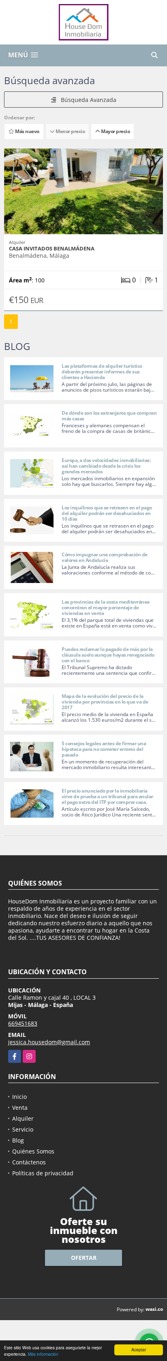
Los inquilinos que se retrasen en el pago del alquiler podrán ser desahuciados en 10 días (107, 513)
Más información (43, 1354)
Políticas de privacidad (42, 1173)
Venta (20, 1107)
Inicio (19, 1096)
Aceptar (138, 1349)
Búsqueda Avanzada (86, 100)
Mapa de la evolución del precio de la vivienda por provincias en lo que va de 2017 (105, 702)
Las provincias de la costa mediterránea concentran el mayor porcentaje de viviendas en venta (106, 607)
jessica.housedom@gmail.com (49, 1042)
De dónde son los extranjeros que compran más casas (109, 415)
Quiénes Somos (33, 1151)
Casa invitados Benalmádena (51, 248)
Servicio (22, 1129)
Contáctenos (29, 1162)
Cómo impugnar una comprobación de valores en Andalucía (105, 557)
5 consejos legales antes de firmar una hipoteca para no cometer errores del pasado (104, 749)
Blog (18, 1140)
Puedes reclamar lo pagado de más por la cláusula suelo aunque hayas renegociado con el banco (108, 655)
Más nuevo (26, 131)
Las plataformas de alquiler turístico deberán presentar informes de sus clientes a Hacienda (102, 372)
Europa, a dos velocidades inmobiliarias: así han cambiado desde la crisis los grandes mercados (106, 466)
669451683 (22, 1023)
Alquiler (23, 1118)
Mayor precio (115, 131)
